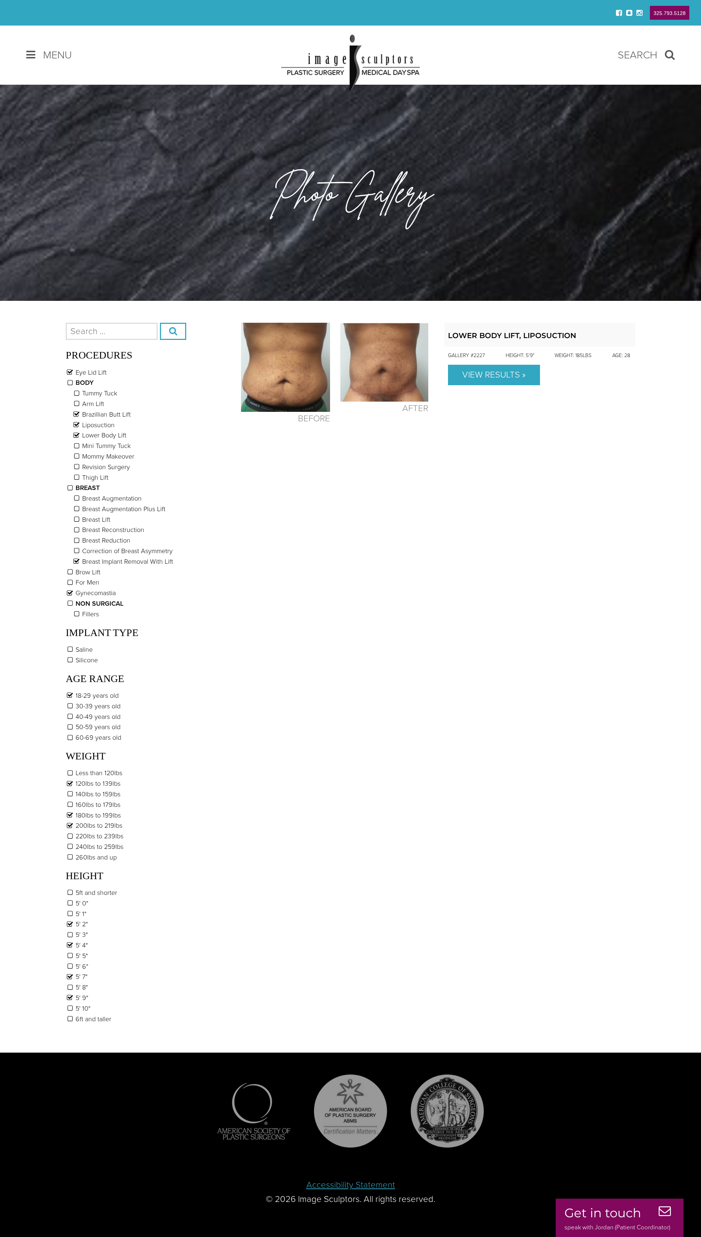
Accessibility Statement (350, 1185)
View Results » (494, 374)
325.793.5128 (670, 13)
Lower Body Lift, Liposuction (512, 335)
